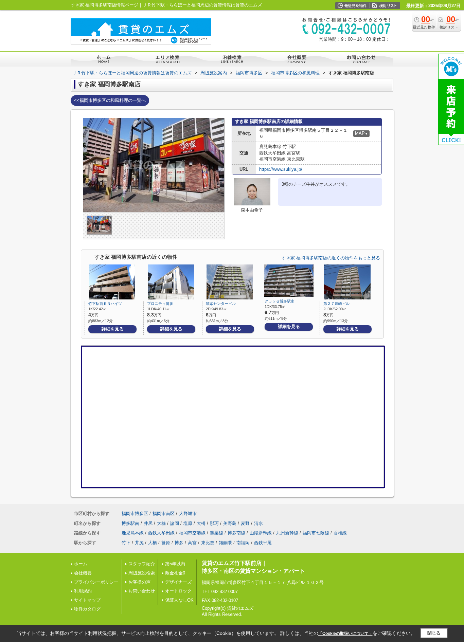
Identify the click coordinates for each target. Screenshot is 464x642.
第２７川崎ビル (336, 303)
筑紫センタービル (221, 303)
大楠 (161, 523)
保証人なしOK (179, 600)
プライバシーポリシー (96, 582)
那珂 (214, 523)
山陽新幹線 (261, 532)
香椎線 (340, 532)
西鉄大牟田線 (161, 532)
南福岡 (243, 542)
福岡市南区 (164, 513)
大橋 (201, 523)
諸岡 (174, 523)
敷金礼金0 (175, 572)
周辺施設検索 (141, 572)
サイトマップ (87, 600)
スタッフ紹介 (141, 563)
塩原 (187, 523)
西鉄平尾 (263, 542)
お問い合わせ (141, 590)
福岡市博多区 (135, 513)
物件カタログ (87, 608)
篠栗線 (216, 532)
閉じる (434, 633)
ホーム (80, 563)
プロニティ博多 (160, 303)
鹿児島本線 (133, 532)
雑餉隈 (225, 542)
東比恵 (207, 542)
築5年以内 (175, 563)
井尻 (148, 523)
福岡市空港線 (192, 532)
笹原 (165, 542)
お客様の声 (139, 582)
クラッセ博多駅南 (280, 301)
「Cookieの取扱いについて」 (345, 633)
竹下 (126, 542)
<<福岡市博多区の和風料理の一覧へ (110, 100)
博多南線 (236, 532)
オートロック (178, 590)
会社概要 (83, 572)
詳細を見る (113, 328)
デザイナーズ (178, 582)
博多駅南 (130, 523)
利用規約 (83, 590)
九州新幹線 (287, 532)
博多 (179, 542)
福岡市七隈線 (316, 532)
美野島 (229, 523)
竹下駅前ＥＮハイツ (105, 303)
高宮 (192, 542)
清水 (258, 523)
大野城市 (188, 513)
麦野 (245, 523)
